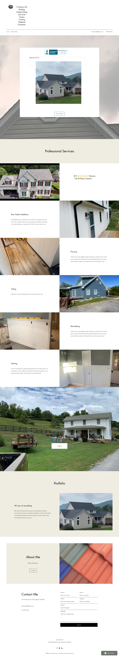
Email (81, 592)
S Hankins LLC (21, 7)
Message (63, 611)
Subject (63, 605)
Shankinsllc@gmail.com (97, 31)
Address (82, 598)
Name (62, 592)
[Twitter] (59, 648)
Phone (62, 598)
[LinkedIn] (62, 648)
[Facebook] (57, 648)
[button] (33, 570)
